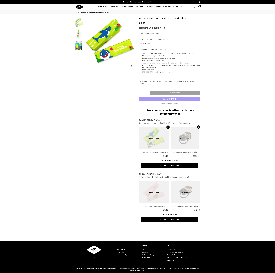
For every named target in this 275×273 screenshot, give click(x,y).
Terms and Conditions (175, 252)
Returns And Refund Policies (177, 257)
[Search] (194, 7)
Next (134, 43)
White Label (177, 7)
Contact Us (171, 249)
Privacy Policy (172, 255)
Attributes (170, 260)
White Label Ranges (163, 7)
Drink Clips (114, 7)
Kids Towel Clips (127, 7)
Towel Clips (102, 7)
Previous (86, 43)
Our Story (149, 7)
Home (77, 12)
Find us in (139, 7)
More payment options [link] (169, 104)
